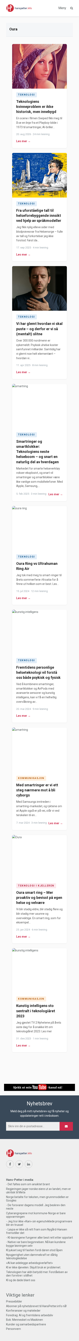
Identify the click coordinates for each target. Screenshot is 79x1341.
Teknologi (26, 94)
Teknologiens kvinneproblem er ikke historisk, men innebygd (36, 106)
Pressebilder (14, 1301)
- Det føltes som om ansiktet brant (28, 1184)
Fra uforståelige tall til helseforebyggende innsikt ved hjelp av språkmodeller (38, 215)
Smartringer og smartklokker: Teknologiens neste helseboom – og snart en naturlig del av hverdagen (37, 451)
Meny (62, 8)
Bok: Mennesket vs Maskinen (24, 1319)
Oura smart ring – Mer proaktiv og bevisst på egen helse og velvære (39, 897)
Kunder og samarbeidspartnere (26, 1324)
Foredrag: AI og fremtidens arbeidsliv (29, 1315)
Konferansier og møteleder (23, 1310)
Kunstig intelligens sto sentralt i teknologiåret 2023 (35, 1011)
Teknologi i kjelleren (36, 885)
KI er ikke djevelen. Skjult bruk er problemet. (33, 1267)
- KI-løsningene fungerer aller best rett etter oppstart (39, 1237)
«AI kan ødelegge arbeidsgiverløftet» (29, 1263)
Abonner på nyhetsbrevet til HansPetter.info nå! (36, 1306)
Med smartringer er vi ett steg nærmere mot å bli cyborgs (37, 790)
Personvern (13, 1328)
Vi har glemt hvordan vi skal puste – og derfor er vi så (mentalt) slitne (39, 328)
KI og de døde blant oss (20, 1280)
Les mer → (23, 141)
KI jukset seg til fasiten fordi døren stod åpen (34, 1250)
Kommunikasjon (31, 778)
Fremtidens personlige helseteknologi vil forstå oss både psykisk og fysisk (38, 672)
